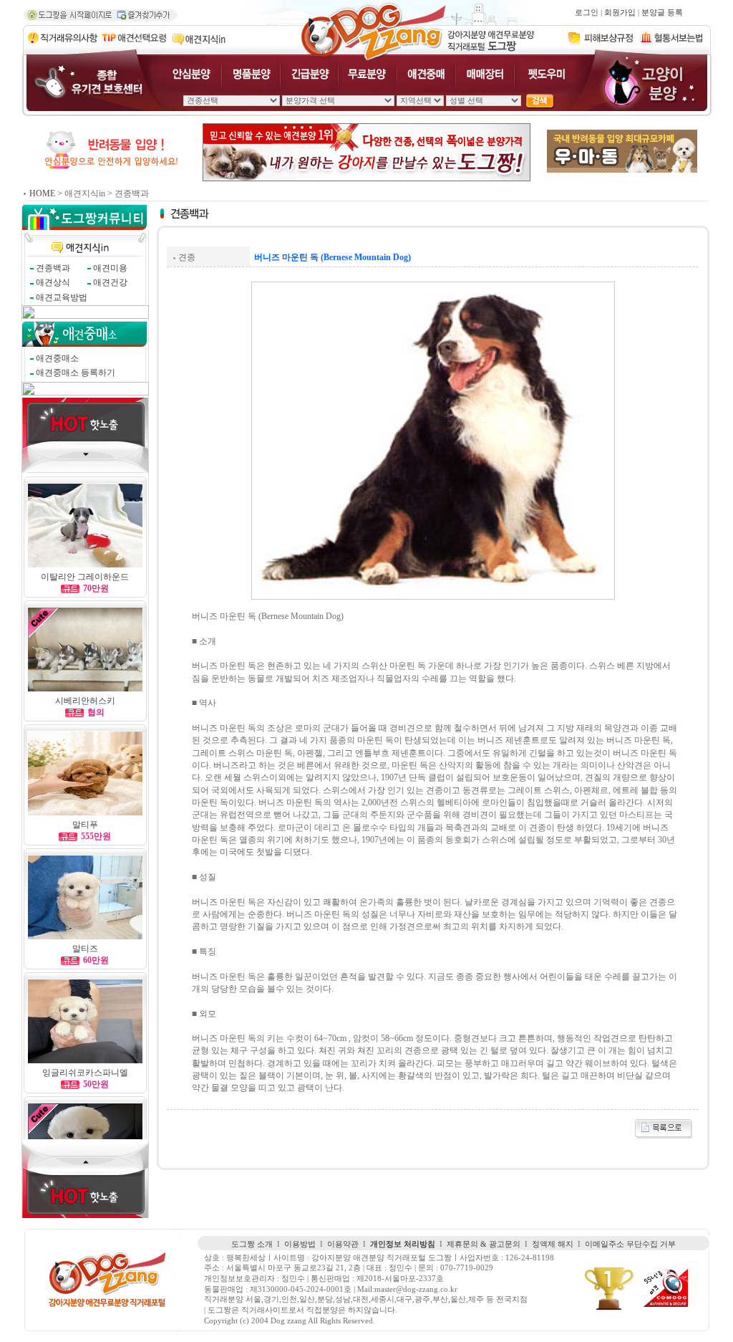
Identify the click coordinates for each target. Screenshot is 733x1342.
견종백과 (53, 268)
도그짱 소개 (252, 1244)
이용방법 (300, 1244)
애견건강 (110, 282)
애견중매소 (57, 358)
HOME (42, 193)
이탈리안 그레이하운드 (85, 577)
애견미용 (110, 268)
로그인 (586, 12)
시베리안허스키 (85, 701)
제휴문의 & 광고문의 (483, 1244)
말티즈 (85, 949)
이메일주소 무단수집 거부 (630, 1244)
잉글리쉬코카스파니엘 (85, 1073)
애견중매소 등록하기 (75, 373)
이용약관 (343, 1244)
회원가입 (620, 12)
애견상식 (53, 282)
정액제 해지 (552, 1244)
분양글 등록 (662, 12)
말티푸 (85, 825)
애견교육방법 (61, 297)
